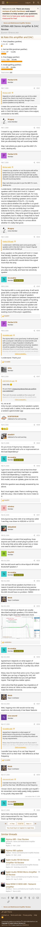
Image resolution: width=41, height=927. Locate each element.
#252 (38, 535)
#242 (38, 128)
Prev (13, 824)
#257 (38, 704)
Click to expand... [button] (20, 354)
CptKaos (8, 853)
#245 (38, 286)
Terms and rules (16, 915)
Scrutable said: (7, 335)
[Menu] (3, 3)
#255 (38, 606)
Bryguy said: (7, 93)
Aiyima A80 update (14, 850)
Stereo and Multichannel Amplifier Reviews (20, 842)
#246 (38, 331)
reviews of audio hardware (14, 11)
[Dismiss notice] (38, 9)
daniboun (9, 889)
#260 (38, 810)
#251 (38, 515)
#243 (38, 162)
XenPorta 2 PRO (6, 925)
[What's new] (34, 2)
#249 (38, 443)
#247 (38, 376)
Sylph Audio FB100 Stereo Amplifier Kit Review (17, 861)
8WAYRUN (26, 925)
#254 (38, 581)
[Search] (38, 2)
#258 (38, 724)
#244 (38, 237)
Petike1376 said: (8, 241)
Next (28, 824)
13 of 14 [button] (20, 824)
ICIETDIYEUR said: (9, 381)
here (8, 16)
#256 (38, 657)
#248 (38, 425)
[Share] (34, 88)
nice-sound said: (8, 779)
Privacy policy (27, 915)
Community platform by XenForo (20, 921)
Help (35, 915)
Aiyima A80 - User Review (17, 839)
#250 (38, 466)
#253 (38, 561)
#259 (38, 775)
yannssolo (9, 841)
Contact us (5, 915)
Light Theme (7, 912)
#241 (38, 88)
